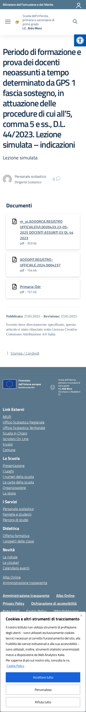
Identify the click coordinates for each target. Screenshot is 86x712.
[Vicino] (81, 615)
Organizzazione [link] (14, 487)
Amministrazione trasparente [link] (25, 582)
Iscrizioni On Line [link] (15, 438)
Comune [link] (9, 449)
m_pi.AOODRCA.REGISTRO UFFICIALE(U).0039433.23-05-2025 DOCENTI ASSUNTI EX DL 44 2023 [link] (46, 230)
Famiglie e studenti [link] (17, 514)
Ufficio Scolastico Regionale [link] (23, 422)
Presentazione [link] (14, 465)
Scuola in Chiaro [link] (15, 433)
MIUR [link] (7, 416)
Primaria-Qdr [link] (30, 286)
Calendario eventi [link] (16, 568)
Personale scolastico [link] (18, 508)
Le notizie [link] (10, 557)
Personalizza (43, 689)
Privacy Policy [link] (13, 603)
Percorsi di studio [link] (15, 520)
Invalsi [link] (8, 444)
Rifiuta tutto (43, 702)
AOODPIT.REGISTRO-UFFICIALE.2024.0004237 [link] (40, 262)
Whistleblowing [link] (66, 611)
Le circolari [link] (11, 562)
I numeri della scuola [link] (18, 476)
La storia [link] (9, 493)
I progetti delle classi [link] (18, 541)
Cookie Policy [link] (36, 611)
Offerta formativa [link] (16, 535)
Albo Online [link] (12, 577)
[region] (43, 661)
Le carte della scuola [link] (18, 482)
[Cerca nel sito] (75, 22)
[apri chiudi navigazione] (8, 22)
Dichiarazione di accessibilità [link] (54, 603)
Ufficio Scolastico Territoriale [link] (24, 427)
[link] (80, 40)
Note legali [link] (11, 611)
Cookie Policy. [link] (16, 665)
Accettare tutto (43, 677)
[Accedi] (79, 4)
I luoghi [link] (8, 471)
